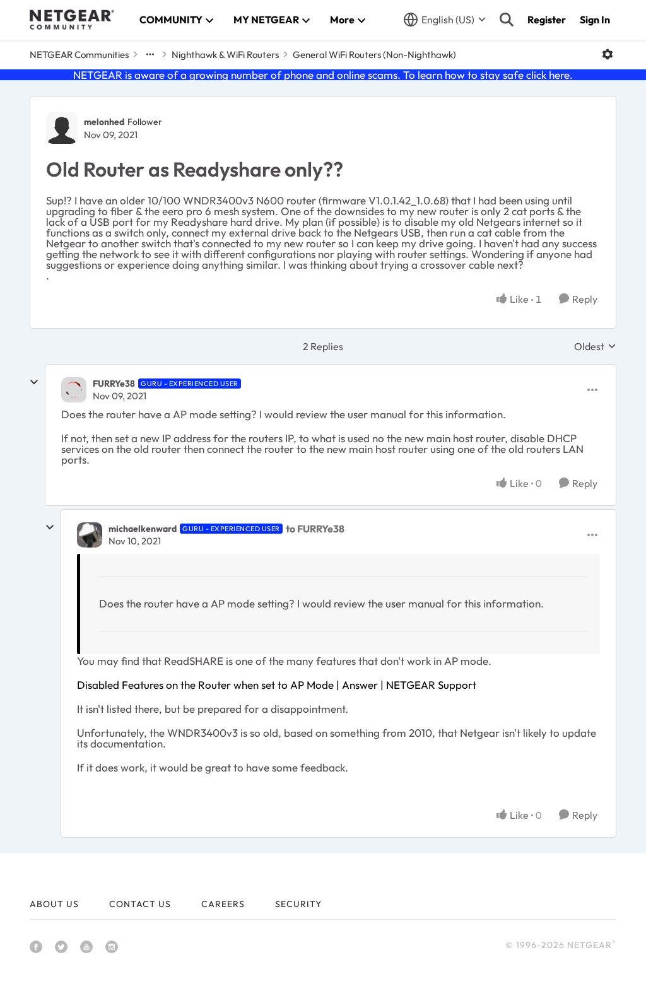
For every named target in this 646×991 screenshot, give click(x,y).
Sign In (595, 19)
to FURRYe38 (315, 529)
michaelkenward (143, 528)
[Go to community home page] (72, 19)
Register (546, 19)
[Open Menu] (607, 54)
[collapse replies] (34, 382)
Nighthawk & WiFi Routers (225, 55)
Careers (223, 904)
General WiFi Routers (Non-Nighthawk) (374, 55)
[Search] (506, 19)
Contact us (140, 904)
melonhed (104, 121)
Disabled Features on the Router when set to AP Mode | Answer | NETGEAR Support (276, 684)
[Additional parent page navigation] (150, 54)
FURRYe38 (114, 383)
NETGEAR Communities (79, 55)
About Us (54, 904)
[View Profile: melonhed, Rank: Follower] (62, 128)
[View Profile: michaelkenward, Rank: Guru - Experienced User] (89, 535)
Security (298, 904)
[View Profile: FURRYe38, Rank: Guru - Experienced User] (73, 389)
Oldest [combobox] (595, 346)
